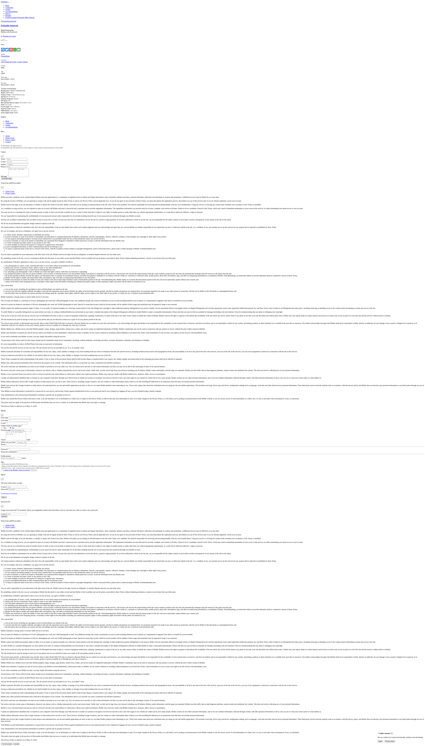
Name (3, 159)
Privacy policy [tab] (10, 193)
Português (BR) (23, 17)
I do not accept (6, 744)
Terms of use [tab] (9, 191)
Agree (380, 741)
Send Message (6, 178)
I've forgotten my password (9, 493)
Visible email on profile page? (12, 426)
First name (5, 418)
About (7, 136)
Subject (4, 164)
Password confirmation (9, 452)
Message (4, 176)
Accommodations (11, 11)
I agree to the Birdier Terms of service (17, 470)
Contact (8, 142)
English (8, 17)
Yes (5, 428)
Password (5, 449)
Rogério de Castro (9, 36)
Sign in (7, 13)
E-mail (4, 162)
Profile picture (6, 456)
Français (31, 17)
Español (14, 17)
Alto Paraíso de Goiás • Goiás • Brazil (14, 62)
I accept (16, 744)
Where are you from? (9, 442)
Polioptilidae (5, 56)
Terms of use (9, 138)
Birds (7, 6)
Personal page (6, 430)
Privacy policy (10, 140)
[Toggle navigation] (9, 2)
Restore (4, 516)
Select (24, 458)
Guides (7, 10)
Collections (9, 8)
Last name (5, 420)
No (13, 428)
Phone (3, 167)
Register (8, 15)
